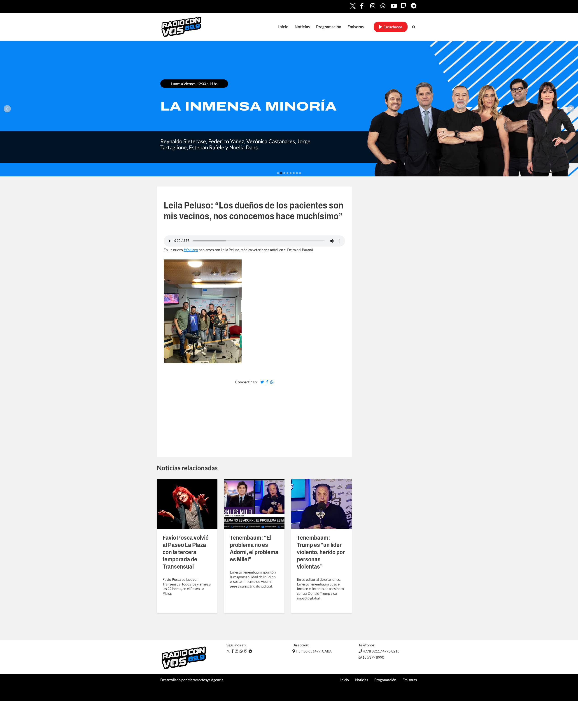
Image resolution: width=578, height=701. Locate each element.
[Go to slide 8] (300, 173)
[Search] (413, 27)
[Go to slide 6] (294, 173)
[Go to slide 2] (281, 173)
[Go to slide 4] (287, 173)
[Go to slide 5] (290, 173)
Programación (328, 26)
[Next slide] (570, 108)
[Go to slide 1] (278, 173)
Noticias (302, 26)
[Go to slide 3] (284, 173)
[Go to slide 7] (297, 173)
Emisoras (355, 26)
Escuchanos (392, 27)
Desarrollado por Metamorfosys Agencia (191, 680)
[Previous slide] (7, 108)
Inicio (283, 26)
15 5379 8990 (373, 657)
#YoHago (191, 250)
